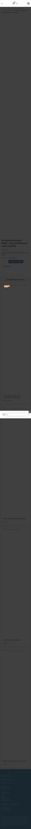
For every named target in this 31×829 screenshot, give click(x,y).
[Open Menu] (28, 3)
